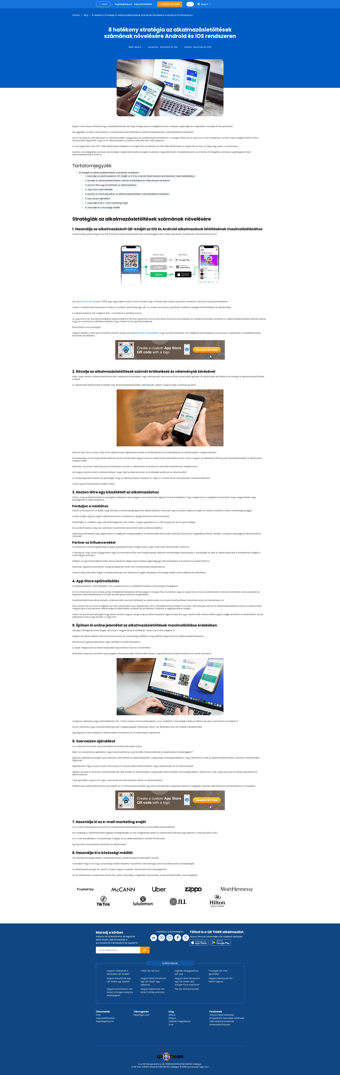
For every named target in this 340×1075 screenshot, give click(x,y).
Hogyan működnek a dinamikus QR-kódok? (118, 972)
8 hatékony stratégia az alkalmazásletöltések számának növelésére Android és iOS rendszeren (142, 15)
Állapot (172, 1018)
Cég (171, 1011)
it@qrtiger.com (141, 1014)
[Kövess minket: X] (185, 937)
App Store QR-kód (86, 301)
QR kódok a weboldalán (146, 333)
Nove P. (138, 47)
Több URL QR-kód (150, 970)
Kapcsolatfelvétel (105, 1018)
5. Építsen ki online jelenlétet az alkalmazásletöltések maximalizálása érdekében (127, 194)
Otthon (76, 15)
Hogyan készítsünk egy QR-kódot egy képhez (119, 980)
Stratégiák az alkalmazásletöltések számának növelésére (109, 172)
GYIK (98, 1014)
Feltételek (215, 1011)
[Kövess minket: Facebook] (177, 937)
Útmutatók (103, 1011)
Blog (86, 15)
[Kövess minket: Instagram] (169, 937)
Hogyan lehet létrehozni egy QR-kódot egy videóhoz (153, 981)
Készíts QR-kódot (171, 4)
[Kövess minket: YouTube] (161, 937)
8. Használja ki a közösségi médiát (102, 207)
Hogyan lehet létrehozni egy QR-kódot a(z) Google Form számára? (187, 981)
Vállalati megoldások (179, 1021)
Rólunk (171, 1014)
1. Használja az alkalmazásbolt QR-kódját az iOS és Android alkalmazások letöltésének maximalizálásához (140, 176)
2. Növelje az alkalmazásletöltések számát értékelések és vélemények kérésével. (127, 180)
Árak (170, 1024)
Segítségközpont (105, 1021)
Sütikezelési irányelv (219, 1024)
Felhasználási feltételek (221, 1014)
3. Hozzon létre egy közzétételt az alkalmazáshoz (111, 185)
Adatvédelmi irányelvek (221, 1021)
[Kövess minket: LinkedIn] (153, 937)
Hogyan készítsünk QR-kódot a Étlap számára (153, 990)
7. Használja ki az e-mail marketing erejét (106, 202)
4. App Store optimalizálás (99, 189)
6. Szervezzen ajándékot (97, 198)
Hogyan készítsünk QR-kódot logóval (221, 980)
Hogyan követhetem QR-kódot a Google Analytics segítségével (120, 992)
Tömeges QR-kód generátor (218, 972)
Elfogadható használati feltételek (226, 1018)
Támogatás (141, 1011)
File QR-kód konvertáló (187, 989)
